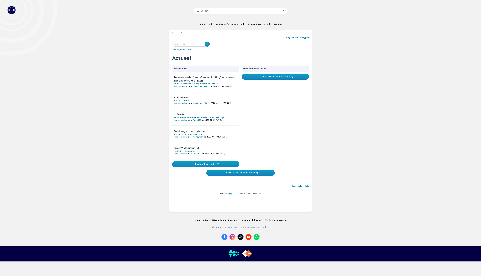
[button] (283, 11)
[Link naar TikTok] (240, 237)
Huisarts (179, 114)
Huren (186, 100)
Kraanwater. (181, 97)
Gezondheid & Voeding (184, 117)
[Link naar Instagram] (232, 237)
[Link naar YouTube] (249, 237)
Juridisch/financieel (183, 84)
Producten (178, 151)
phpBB (231, 193)
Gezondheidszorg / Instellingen (211, 117)
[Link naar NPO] (247, 253)
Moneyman (198, 137)
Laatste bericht (181, 86)
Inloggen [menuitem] (304, 37)
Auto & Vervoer (181, 134)
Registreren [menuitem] (292, 37)
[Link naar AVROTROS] (234, 254)
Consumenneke (200, 86)
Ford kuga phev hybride (189, 131)
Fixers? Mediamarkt (186, 148)
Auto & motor (196, 134)
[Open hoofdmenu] (469, 10)
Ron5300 (197, 120)
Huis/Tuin (178, 100)
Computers (190, 151)
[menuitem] (297, 186)
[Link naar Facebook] (224, 237)
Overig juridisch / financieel (205, 84)
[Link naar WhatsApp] (257, 237)
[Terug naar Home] (12, 10)
